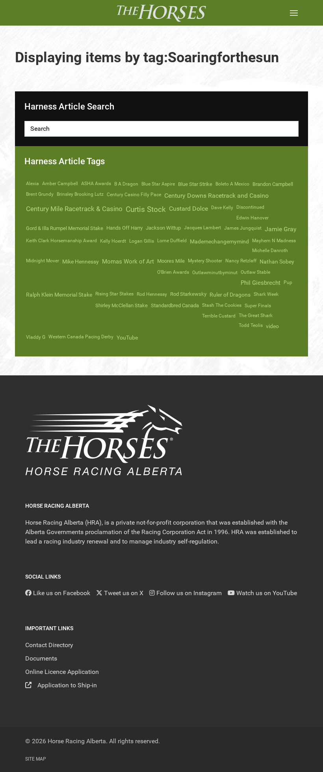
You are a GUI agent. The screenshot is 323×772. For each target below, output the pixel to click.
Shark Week (266, 294)
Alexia (32, 183)
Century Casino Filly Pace (134, 194)
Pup (288, 282)
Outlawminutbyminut (215, 272)
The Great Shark (256, 315)
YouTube (127, 337)
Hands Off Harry (124, 228)
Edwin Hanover (252, 218)
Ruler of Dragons (230, 294)
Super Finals (258, 305)
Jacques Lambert (202, 227)
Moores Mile (171, 261)
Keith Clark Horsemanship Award (61, 240)
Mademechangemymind (219, 241)
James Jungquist (243, 228)
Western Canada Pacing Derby (80, 337)
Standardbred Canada (175, 305)
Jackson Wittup (163, 228)
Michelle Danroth (270, 250)
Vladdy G (35, 337)
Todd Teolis (251, 325)
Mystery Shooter (205, 261)
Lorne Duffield (172, 240)
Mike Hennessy (80, 261)
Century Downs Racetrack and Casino (216, 195)
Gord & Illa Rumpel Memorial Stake (64, 228)
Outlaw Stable (255, 272)
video (272, 326)
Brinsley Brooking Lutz (80, 194)
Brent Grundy (40, 194)
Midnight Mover (42, 261)
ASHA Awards (96, 183)
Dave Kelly (222, 207)
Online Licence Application (62, 672)
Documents (41, 658)
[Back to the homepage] (161, 13)
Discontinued (250, 207)
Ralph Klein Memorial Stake (59, 294)
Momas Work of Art (128, 261)
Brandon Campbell (272, 184)
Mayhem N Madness (274, 240)
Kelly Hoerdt (113, 241)
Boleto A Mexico (232, 184)
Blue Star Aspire (158, 184)
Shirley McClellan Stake (121, 305)
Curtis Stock (146, 209)
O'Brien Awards (173, 272)
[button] (294, 13)
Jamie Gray (281, 229)
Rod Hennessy (152, 294)
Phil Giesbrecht (260, 282)
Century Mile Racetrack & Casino (74, 209)
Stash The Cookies (221, 305)
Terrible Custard (219, 316)
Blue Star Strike (195, 184)
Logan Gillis (141, 241)
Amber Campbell (60, 183)
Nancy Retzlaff (240, 261)
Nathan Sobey (277, 261)
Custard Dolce (188, 208)
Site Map (35, 759)
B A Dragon (126, 184)
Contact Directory (49, 645)
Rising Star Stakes (114, 294)
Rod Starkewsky (188, 294)
